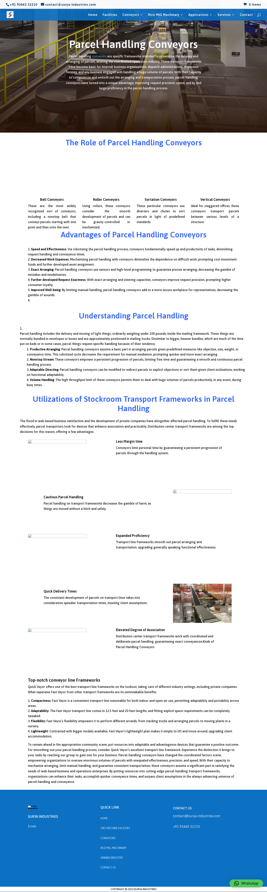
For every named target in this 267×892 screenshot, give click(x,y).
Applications (198, 14)
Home (93, 14)
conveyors (99, 56)
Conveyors (130, 14)
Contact (246, 14)
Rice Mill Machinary (163, 14)
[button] (246, 883)
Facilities (110, 14)
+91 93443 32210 (186, 826)
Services (224, 14)
